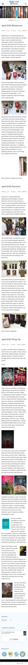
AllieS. (14, 30)
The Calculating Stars (8, 632)
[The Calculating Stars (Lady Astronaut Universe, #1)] (24, 635)
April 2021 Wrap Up (11, 339)
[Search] (24, 4)
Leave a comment (22, 30)
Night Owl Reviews (14, 3)
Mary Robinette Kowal (6, 633)
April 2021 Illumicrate (11, 25)
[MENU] (2, 4)
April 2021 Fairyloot (10, 186)
